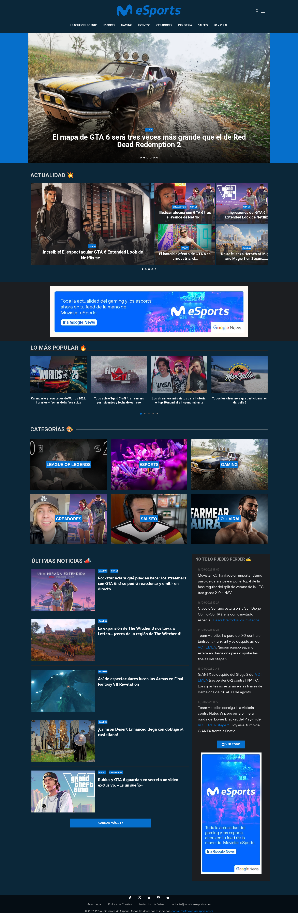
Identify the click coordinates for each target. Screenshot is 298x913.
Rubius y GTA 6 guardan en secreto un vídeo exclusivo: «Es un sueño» (138, 782)
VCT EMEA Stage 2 (213, 725)
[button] (35, 97)
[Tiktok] (130, 897)
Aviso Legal (94, 904)
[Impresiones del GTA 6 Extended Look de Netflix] (246, 203)
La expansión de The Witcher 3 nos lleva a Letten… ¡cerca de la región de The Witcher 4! (139, 631)
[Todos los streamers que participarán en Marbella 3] (239, 374)
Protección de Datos (151, 904)
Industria (185, 25)
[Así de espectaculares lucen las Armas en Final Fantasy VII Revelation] (63, 691)
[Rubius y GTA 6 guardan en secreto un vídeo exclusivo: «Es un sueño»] (63, 792)
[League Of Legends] (68, 464)
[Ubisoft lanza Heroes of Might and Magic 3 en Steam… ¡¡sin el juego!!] (246, 244)
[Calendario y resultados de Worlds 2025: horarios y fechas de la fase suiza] (58, 374)
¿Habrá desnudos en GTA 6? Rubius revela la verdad (149, 147)
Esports (109, 25)
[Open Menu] (263, 11)
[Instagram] (149, 897)
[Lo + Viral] (229, 519)
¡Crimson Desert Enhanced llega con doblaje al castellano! (140, 731)
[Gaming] (229, 464)
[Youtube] (158, 897)
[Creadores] (68, 519)
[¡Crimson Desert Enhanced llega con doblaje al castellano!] (63, 741)
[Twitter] (139, 897)
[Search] (257, 11)
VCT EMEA (207, 647)
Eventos (144, 25)
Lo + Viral (221, 25)
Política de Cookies (120, 904)
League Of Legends (83, 25)
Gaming (126, 25)
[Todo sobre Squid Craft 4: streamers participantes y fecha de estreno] (119, 374)
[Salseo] (149, 519)
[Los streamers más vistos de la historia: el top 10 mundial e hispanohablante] (179, 374)
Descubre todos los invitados (236, 620)
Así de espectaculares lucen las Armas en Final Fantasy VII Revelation (140, 681)
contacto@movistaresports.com (191, 904)
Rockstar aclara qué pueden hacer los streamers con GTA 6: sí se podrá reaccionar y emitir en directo (142, 583)
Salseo (203, 25)
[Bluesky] (167, 897)
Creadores (164, 25)
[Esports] (149, 464)
